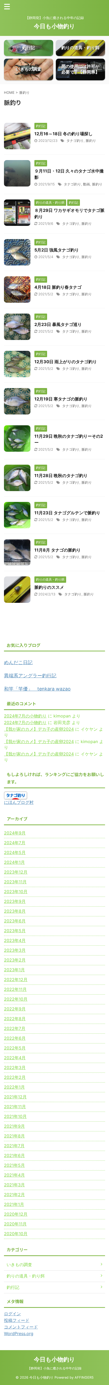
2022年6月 (15, 1038)
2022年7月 (14, 1028)
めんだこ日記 (18, 662)
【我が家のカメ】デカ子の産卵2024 (39, 729)
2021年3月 (14, 1184)
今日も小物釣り (54, 26)
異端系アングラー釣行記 (30, 675)
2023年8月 (15, 911)
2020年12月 (16, 1214)
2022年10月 (16, 999)
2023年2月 (15, 960)
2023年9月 (15, 901)
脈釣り (91, 140)
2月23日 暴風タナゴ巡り (58, 324)
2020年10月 (16, 1233)
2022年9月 (15, 1008)
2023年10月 (16, 891)
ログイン (12, 1313)
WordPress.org (18, 1333)
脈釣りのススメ (49, 587)
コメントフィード (21, 1327)
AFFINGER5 (84, 1377)
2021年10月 (15, 1116)
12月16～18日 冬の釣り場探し (63, 133)
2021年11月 (15, 1106)
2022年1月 (14, 1087)
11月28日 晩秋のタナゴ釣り (61, 475)
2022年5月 (15, 1048)
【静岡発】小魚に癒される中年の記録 (54, 1368)
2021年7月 (14, 1145)
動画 (86, 184)
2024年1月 (14, 862)
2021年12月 (15, 1096)
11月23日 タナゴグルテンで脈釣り (67, 512)
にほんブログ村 (19, 802)
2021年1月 (14, 1204)
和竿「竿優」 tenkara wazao (37, 689)
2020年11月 (15, 1224)
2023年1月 (14, 969)
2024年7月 (14, 842)
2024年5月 (15, 852)
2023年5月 (15, 930)
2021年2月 (14, 1194)
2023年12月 (16, 872)
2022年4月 (15, 1057)
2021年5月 (14, 1165)
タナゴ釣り (75, 140)
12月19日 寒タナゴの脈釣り (61, 399)
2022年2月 (15, 1077)
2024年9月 (15, 833)
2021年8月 (14, 1136)
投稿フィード (16, 1320)
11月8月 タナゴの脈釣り (57, 550)
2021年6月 (14, 1155)
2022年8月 (15, 1018)
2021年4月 (14, 1175)
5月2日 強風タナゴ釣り (56, 250)
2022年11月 (15, 989)
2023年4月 (15, 940)
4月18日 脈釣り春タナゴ (57, 287)
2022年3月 (15, 1067)
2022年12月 (16, 979)
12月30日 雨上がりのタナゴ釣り (65, 361)
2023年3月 (15, 950)
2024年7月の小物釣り (25, 716)
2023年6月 (15, 921)
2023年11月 (15, 881)
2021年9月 (14, 1126)
